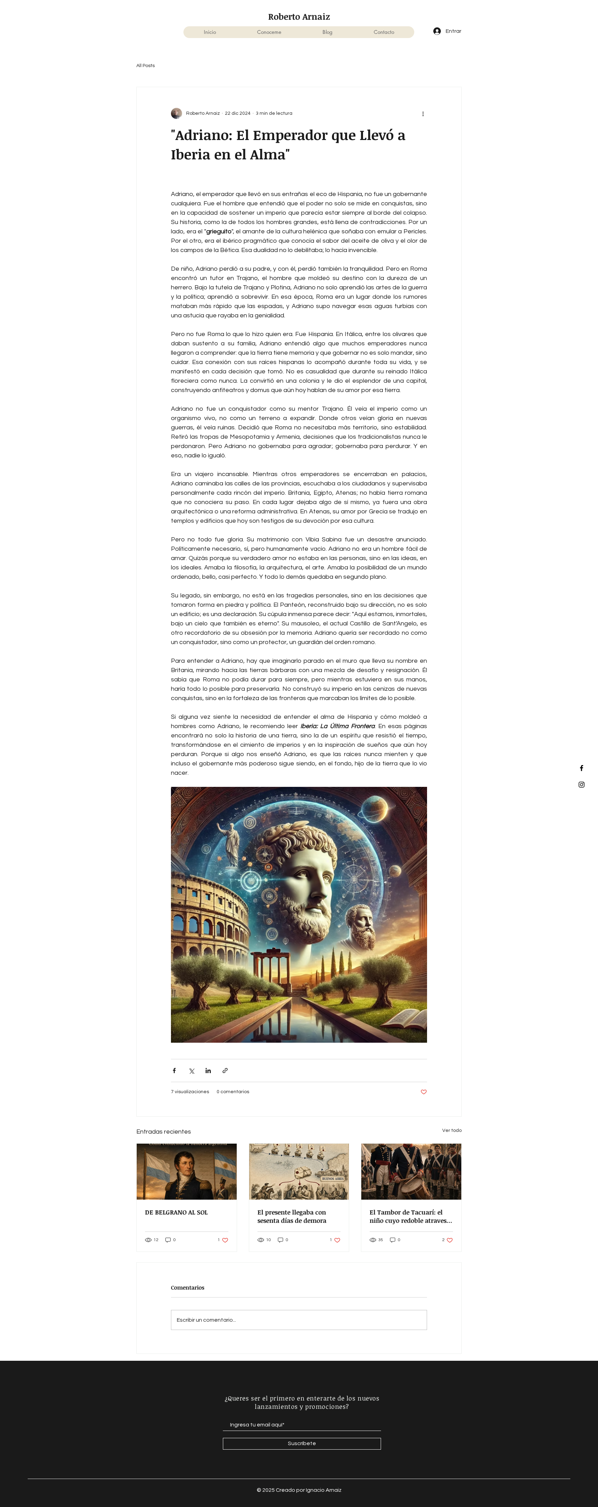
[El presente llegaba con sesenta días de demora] (299, 1172)
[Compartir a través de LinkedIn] (208, 1070)
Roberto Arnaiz (299, 16)
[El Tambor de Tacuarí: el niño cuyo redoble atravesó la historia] (411, 1172)
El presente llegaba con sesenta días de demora (291, 1216)
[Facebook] (582, 768)
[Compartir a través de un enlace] (225, 1070)
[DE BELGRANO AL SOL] (187, 1172)
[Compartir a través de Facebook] (174, 1070)
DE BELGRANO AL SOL (176, 1212)
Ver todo (452, 1130)
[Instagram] (582, 785)
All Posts (145, 65)
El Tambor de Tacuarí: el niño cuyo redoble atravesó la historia (410, 1216)
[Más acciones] (423, 113)
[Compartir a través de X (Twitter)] (191, 1070)
